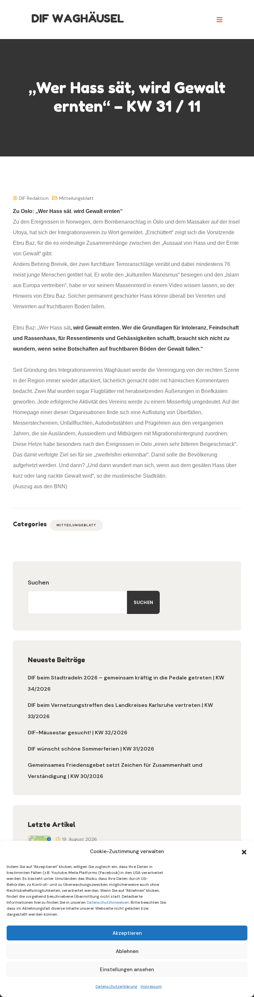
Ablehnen (127, 951)
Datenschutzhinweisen (108, 902)
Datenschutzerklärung (116, 986)
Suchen (38, 582)
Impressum (151, 986)
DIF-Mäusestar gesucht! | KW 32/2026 (77, 732)
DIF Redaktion (33, 198)
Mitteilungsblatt (76, 198)
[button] (244, 851)
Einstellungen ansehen (127, 969)
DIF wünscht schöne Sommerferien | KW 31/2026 (91, 748)
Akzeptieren (127, 933)
